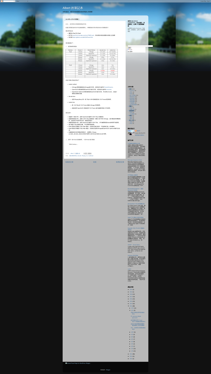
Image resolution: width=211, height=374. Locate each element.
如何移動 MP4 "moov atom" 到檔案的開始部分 (138, 321)
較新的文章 (69, 162)
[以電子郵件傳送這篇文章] (84, 153)
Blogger (108, 369)
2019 (131, 292)
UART (129, 269)
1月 (132, 351)
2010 (131, 358)
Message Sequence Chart (135, 160)
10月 (132, 332)
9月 (132, 334)
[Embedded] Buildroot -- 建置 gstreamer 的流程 (135, 189)
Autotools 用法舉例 (133, 255)
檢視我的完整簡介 (139, 135)
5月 (132, 341)
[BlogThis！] (86, 153)
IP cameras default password (136, 317)
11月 (132, 310)
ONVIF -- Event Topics (134, 244)
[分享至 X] (87, 153)
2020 (131, 289)
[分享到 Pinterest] (90, 153)
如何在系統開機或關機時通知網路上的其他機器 (137, 324)
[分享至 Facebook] (89, 153)
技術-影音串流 (73, 155)
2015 (131, 301)
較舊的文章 (120, 162)
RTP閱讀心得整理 (133, 175)
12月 (132, 308)
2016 (131, 299)
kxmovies (108, 89)
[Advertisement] (136, 38)
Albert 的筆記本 (73, 8)
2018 (131, 294)
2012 (131, 354)
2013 (131, 306)
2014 (131, 303)
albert (72, 153)
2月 (132, 348)
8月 (132, 337)
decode (79, 155)
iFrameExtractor (108, 87)
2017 (131, 296)
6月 (132, 339)
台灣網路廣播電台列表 (134, 143)
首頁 (94, 162)
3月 (132, 346)
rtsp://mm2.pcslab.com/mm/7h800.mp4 (83, 35)
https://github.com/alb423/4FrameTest (83, 37)
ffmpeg (84, 155)
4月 (132, 344)
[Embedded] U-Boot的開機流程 (136, 204)
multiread (90, 155)
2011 (131, 356)
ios (87, 155)
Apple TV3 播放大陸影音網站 (136, 217)
